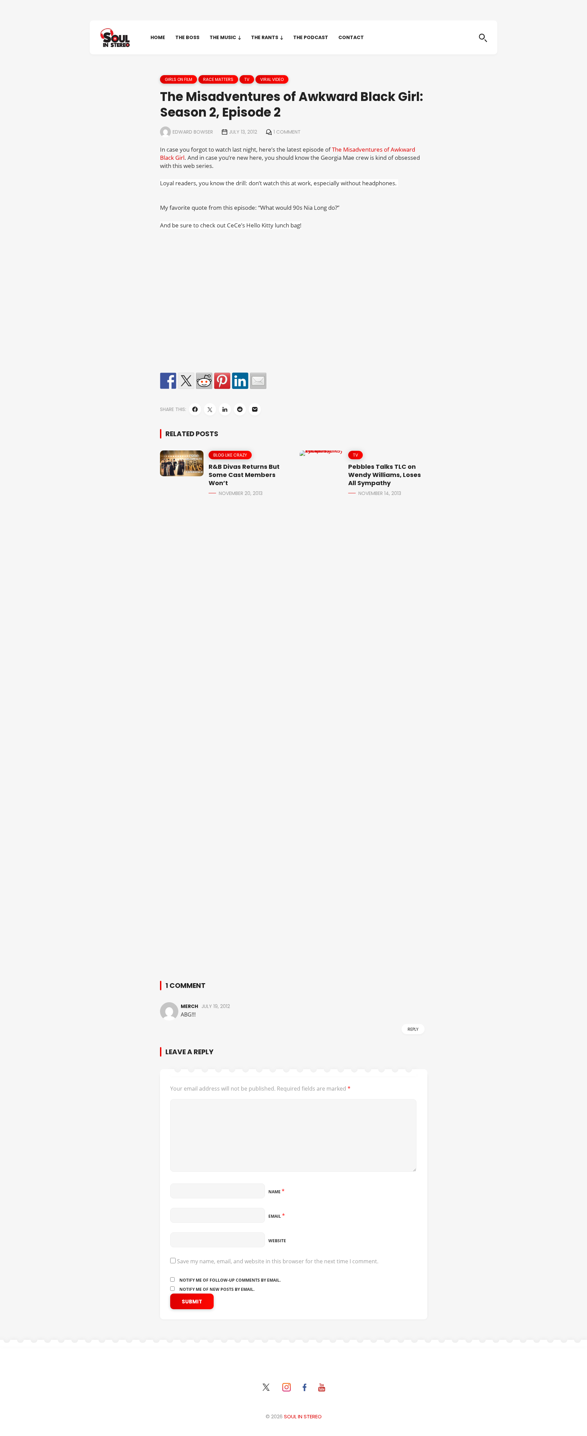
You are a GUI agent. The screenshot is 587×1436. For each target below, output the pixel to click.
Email (276, 1216)
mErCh (189, 1006)
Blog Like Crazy (230, 455)
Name (276, 1192)
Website (277, 1241)
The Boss (187, 37)
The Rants (264, 37)
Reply (413, 1029)
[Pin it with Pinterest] (222, 381)
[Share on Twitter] (186, 381)
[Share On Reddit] (240, 409)
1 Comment (287, 132)
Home (157, 37)
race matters (218, 79)
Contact (351, 37)
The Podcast (310, 37)
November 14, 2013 (379, 493)
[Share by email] (258, 381)
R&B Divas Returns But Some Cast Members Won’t (244, 474)
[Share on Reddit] (204, 381)
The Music (223, 37)
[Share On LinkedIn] (225, 409)
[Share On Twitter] (210, 409)
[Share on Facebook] (168, 381)
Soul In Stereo (303, 1416)
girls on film (178, 79)
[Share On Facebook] (195, 409)
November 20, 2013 (241, 493)
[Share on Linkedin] (240, 381)
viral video (272, 79)
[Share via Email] (255, 409)
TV (246, 79)
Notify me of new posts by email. (216, 1289)
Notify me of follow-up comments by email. (230, 1280)
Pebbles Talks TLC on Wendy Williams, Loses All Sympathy (384, 474)
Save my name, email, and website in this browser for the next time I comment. (277, 1261)
